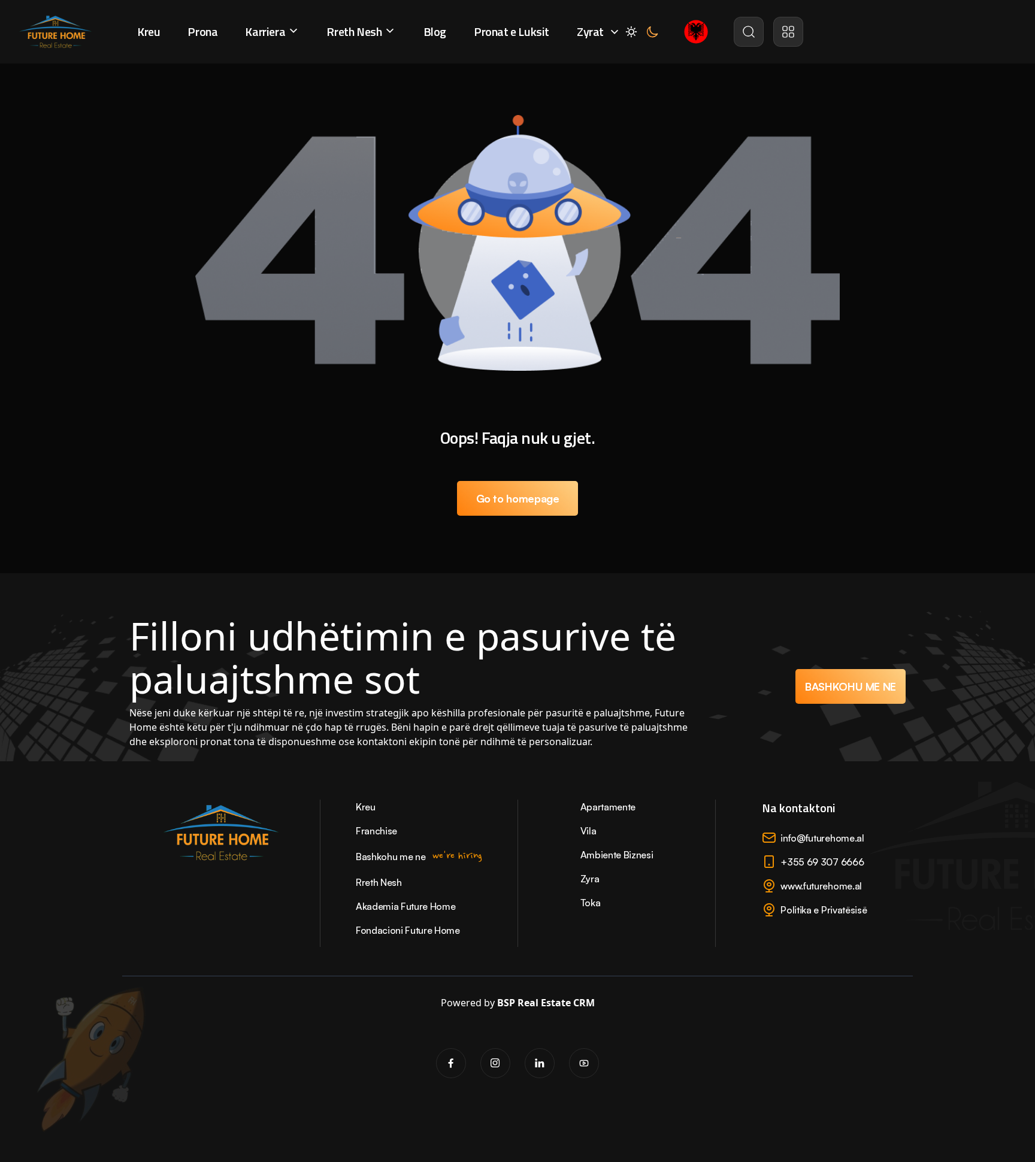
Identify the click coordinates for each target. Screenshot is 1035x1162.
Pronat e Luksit (511, 31)
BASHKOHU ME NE (850, 686)
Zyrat (590, 31)
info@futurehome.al (822, 838)
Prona (202, 31)
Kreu (148, 31)
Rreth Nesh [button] (355, 31)
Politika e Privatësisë (823, 910)
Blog (434, 31)
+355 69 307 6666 (822, 862)
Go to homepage (517, 498)
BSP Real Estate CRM (546, 1002)
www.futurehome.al (821, 886)
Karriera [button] (266, 31)
